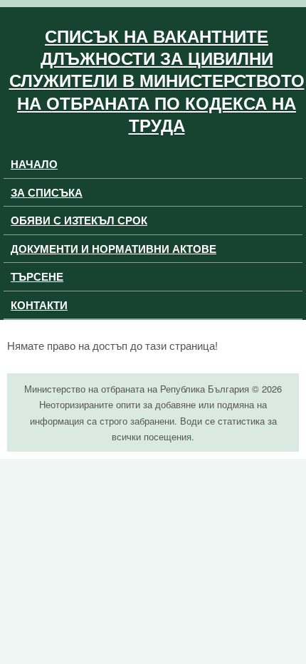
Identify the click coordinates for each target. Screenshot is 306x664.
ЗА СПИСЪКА (47, 192)
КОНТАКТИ (39, 305)
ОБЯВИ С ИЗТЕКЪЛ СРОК (79, 220)
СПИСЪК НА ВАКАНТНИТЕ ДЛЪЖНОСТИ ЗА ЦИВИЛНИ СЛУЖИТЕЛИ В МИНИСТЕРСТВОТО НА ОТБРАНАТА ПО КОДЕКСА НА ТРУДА (157, 80)
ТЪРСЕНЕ (37, 276)
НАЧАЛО (34, 164)
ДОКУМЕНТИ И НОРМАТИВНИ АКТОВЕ (113, 248)
